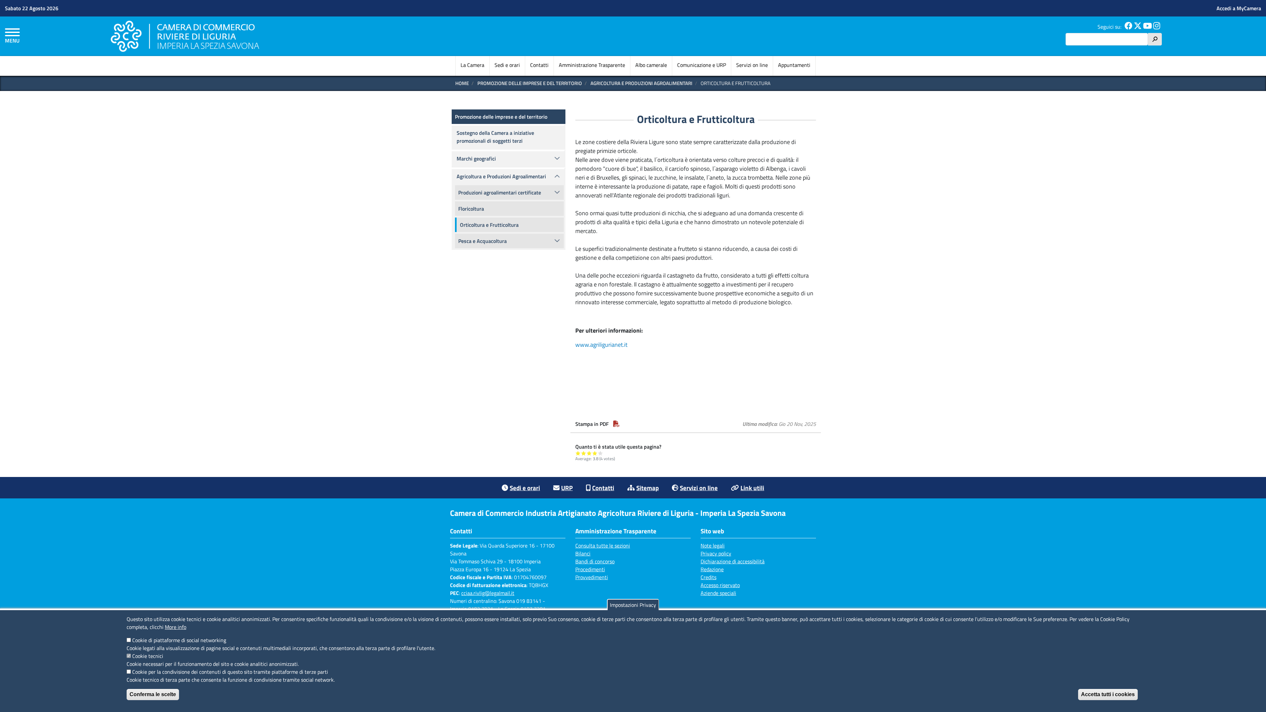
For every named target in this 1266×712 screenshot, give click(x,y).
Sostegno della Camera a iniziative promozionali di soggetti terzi (495, 137)
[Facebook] (1128, 27)
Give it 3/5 (589, 453)
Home (462, 83)
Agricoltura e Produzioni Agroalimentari (641, 83)
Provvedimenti (591, 577)
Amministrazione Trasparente (592, 65)
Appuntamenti (794, 65)
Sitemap (647, 487)
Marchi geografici (476, 159)
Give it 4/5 (595, 453)
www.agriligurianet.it (601, 344)
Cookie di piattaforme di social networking (179, 640)
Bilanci (582, 553)
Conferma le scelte (153, 694)
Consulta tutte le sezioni (602, 545)
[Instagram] (1156, 27)
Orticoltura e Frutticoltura (489, 225)
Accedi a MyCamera (1239, 8)
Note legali (713, 545)
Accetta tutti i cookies (1108, 694)
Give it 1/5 (578, 453)
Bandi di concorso (595, 561)
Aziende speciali (718, 593)
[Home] (185, 36)
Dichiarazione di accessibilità (733, 561)
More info (175, 627)
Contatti (539, 65)
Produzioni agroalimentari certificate (499, 192)
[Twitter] (1138, 27)
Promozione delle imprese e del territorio (529, 83)
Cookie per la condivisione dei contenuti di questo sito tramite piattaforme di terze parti (230, 672)
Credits (708, 577)
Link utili (752, 487)
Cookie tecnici (147, 656)
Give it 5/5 (600, 453)
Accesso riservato (720, 585)
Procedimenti (590, 569)
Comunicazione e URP (701, 65)
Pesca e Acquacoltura (482, 241)
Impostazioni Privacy (633, 605)
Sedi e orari (507, 65)
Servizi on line (752, 65)
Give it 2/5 (584, 453)
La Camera (472, 65)
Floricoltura (471, 209)
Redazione (712, 569)
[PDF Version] (616, 424)
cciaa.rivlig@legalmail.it (487, 593)
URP (567, 487)
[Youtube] (1147, 27)
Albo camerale (651, 65)
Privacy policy (716, 553)
